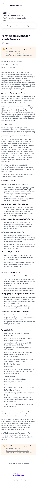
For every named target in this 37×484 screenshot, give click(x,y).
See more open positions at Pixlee (18, 463)
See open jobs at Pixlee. (13, 51)
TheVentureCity (15, 5)
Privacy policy (14, 480)
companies (11, 26)
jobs (4, 26)
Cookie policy (22, 480)
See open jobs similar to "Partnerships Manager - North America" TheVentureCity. (19, 54)
